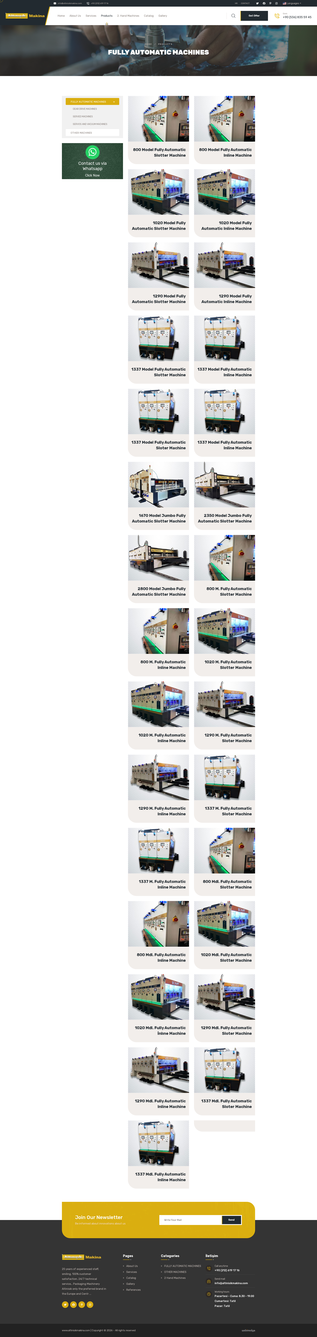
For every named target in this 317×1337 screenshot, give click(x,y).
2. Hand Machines (128, 15)
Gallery (162, 15)
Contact (245, 3)
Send (231, 1220)
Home (61, 15)
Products (106, 15)
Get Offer (254, 15)
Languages (293, 3)
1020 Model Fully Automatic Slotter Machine (162, 188)
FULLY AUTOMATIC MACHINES (182, 1266)
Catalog (149, 15)
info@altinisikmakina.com (70, 3)
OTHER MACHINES (175, 1272)
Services (91, 15)
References (133, 1289)
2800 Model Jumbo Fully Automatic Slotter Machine (157, 554)
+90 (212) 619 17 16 (99, 3)
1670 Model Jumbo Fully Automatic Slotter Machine (157, 481)
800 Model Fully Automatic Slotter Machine (162, 115)
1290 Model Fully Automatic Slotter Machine (162, 262)
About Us (75, 15)
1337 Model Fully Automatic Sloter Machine (163, 408)
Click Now (92, 175)
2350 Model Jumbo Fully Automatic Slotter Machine (223, 481)
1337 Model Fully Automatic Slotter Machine (162, 335)
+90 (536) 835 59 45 (297, 17)
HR (236, 3)
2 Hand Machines (175, 1277)
